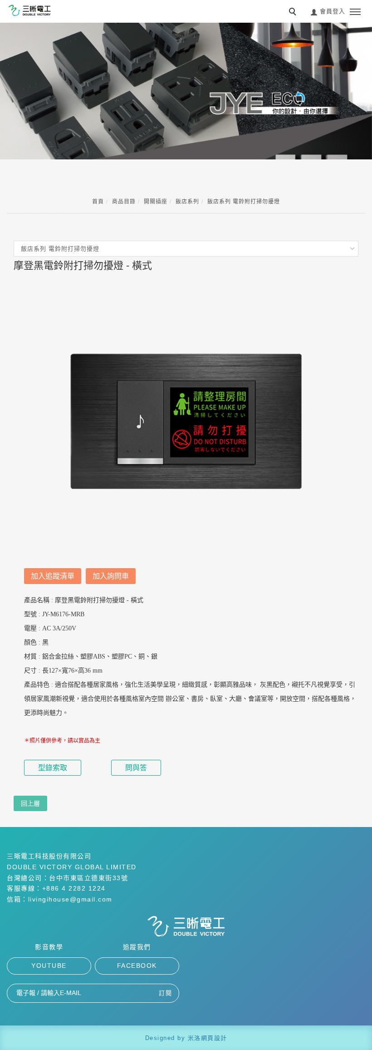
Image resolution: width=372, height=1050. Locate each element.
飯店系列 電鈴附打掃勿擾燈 (243, 201)
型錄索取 (52, 768)
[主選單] (355, 12)
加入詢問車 (111, 576)
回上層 (30, 803)
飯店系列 (187, 201)
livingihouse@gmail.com (70, 899)
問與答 (136, 768)
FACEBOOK (137, 965)
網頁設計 (214, 1038)
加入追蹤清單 (52, 576)
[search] (294, 13)
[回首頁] (29, 10)
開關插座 (155, 201)
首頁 (98, 201)
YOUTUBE (49, 965)
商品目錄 (124, 201)
